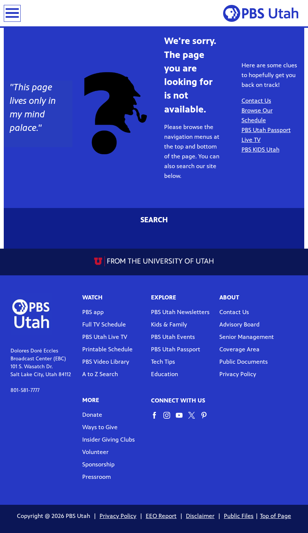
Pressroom (96, 476)
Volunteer (95, 452)
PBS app (93, 312)
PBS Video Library (105, 361)
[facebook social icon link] (157, 419)
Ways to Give (100, 427)
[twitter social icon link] (194, 419)
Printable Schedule (107, 349)
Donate (92, 414)
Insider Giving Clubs (108, 439)
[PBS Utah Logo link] (263, 13)
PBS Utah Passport (175, 349)
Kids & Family (169, 324)
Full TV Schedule (104, 324)
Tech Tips (163, 361)
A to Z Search (100, 374)
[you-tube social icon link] (182, 419)
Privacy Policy (237, 374)
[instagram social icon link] (169, 419)
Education (164, 374)
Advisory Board (239, 324)
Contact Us (234, 312)
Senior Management (246, 336)
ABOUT (229, 297)
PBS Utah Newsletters (180, 312)
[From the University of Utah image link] (154, 261)
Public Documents (243, 361)
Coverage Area (239, 349)
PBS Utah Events (173, 336)
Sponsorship (98, 464)
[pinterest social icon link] (207, 419)
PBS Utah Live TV (104, 336)
